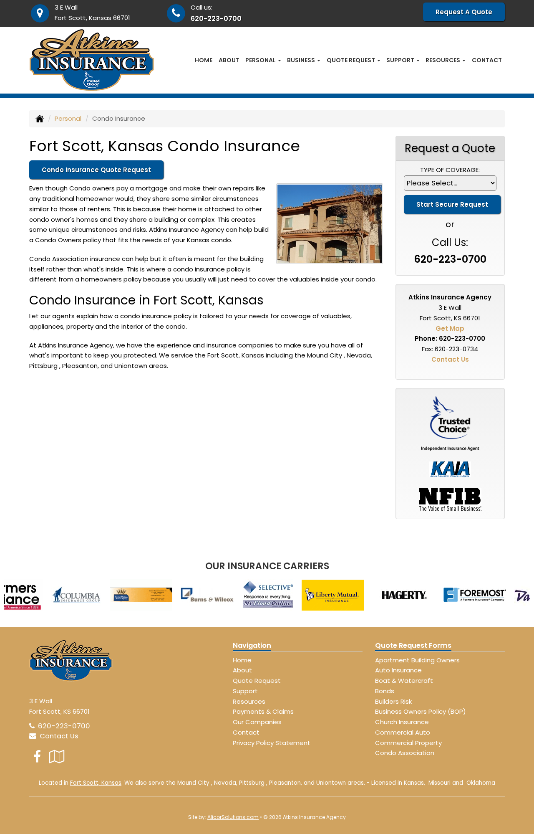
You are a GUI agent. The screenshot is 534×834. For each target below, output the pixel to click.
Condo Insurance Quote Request (96, 169)
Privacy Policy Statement (271, 742)
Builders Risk (393, 701)
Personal (68, 118)
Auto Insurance (398, 670)
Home (203, 60)
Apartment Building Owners (417, 660)
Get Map (450, 328)
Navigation (252, 645)
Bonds (384, 691)
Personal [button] (261, 60)
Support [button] (401, 60)
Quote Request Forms (413, 645)
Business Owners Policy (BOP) (420, 711)
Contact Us (450, 359)
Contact (487, 60)
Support (245, 691)
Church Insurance (402, 721)
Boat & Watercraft (404, 680)
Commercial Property (408, 742)
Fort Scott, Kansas (95, 783)
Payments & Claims (263, 711)
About (229, 60)
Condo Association (404, 752)
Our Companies (257, 721)
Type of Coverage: (450, 169)
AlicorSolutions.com (233, 817)
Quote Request (257, 680)
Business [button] (301, 60)
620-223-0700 (216, 18)
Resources (249, 701)
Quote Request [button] (351, 60)
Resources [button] (443, 60)
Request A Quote (464, 12)
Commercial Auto (402, 732)
